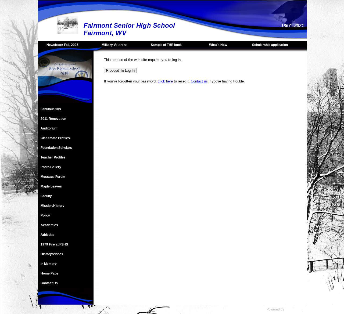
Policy (45, 215)
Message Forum (53, 177)
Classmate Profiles (55, 138)
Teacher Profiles (53, 157)
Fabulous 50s (51, 109)
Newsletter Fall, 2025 (62, 45)
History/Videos (52, 254)
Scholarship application (270, 45)
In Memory (49, 264)
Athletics (47, 235)
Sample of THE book (166, 45)
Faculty (46, 196)
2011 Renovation (53, 119)
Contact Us (49, 283)
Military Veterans (114, 45)
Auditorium (49, 128)
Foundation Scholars (56, 148)
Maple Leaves (51, 186)
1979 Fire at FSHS (54, 244)
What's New (218, 45)
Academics (49, 225)
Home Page (49, 273)
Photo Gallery (51, 167)
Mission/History (52, 206)
